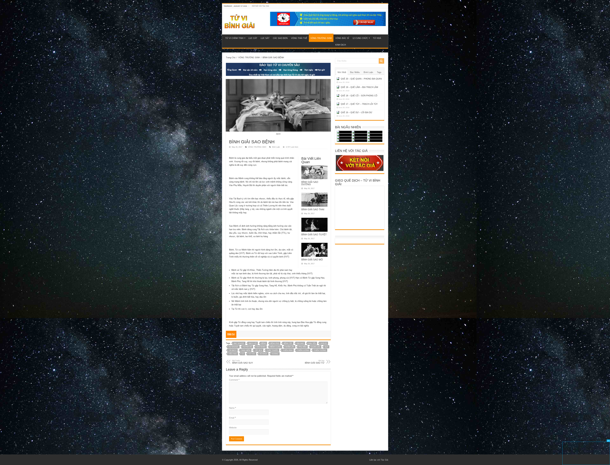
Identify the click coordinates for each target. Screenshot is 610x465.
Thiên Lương (303, 350)
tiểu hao (233, 354)
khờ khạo (261, 347)
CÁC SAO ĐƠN (280, 38)
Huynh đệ (247, 347)
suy (326, 347)
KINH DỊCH (340, 45)
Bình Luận (276, 147)
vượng (275, 354)
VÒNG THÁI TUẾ (299, 38)
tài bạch (233, 350)
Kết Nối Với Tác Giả (260, 6)
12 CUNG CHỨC (360, 38)
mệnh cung (275, 347)
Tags (379, 72)
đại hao (300, 343)
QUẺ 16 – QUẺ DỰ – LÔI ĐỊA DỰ (356, 112)
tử (242, 354)
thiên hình (288, 350)
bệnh (263, 343)
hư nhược (233, 347)
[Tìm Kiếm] (381, 61)
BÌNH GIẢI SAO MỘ (312, 259)
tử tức (251, 354)
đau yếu (312, 343)
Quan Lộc (315, 347)
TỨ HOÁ (377, 38)
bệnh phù (274, 343)
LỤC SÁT (265, 38)
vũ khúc (263, 354)
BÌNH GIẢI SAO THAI (312, 209)
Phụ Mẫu (303, 347)
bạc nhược (239, 343)
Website (233, 427)
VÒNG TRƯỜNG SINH (321, 38)
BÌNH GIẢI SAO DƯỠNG (309, 183)
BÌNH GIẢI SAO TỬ (314, 362)
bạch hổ (253, 343)
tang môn (245, 350)
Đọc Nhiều (355, 72)
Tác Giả (384, 460)
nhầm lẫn (289, 347)
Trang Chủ (230, 57)
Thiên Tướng (320, 350)
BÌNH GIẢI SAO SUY (242, 362)
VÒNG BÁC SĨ (342, 38)
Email (232, 418)
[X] (608, 441)
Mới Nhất (342, 72)
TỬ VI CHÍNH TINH (234, 38)
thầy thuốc (272, 350)
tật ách (258, 350)
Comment (234, 380)
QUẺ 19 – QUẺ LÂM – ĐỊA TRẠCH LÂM (359, 87)
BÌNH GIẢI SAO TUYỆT (314, 234)
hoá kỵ (323, 343)
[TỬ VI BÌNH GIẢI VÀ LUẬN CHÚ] (239, 21)
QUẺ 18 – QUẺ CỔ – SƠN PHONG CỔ (359, 95)
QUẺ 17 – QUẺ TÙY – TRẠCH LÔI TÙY (359, 104)
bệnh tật (288, 343)
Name (232, 408)
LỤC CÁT (252, 38)
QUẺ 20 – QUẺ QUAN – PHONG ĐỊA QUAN (361, 79)
